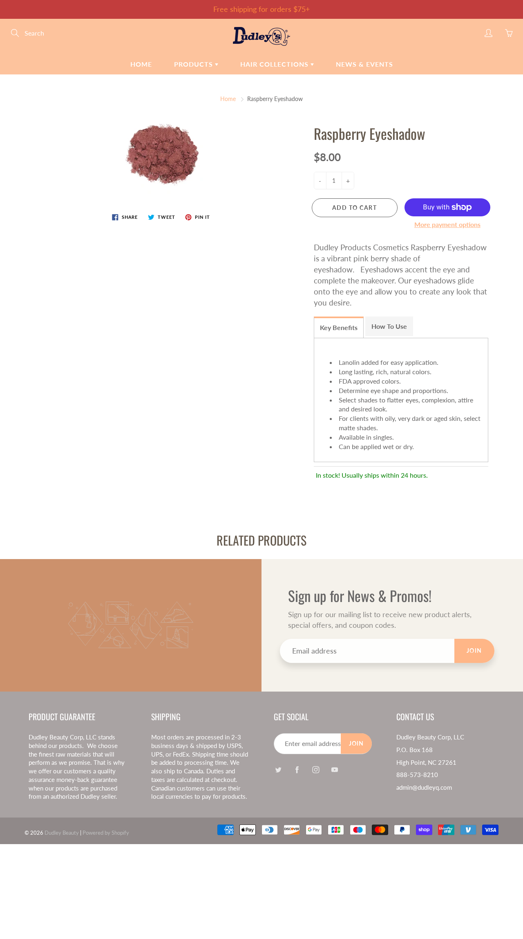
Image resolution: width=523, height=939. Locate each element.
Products (194, 64)
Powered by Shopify (106, 832)
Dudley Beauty (62, 832)
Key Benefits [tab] (339, 327)
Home (141, 64)
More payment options (447, 224)
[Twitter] (278, 769)
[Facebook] (297, 769)
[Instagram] (315, 769)
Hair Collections (275, 64)
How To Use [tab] (389, 326)
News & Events (364, 64)
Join (474, 650)
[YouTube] (334, 769)
